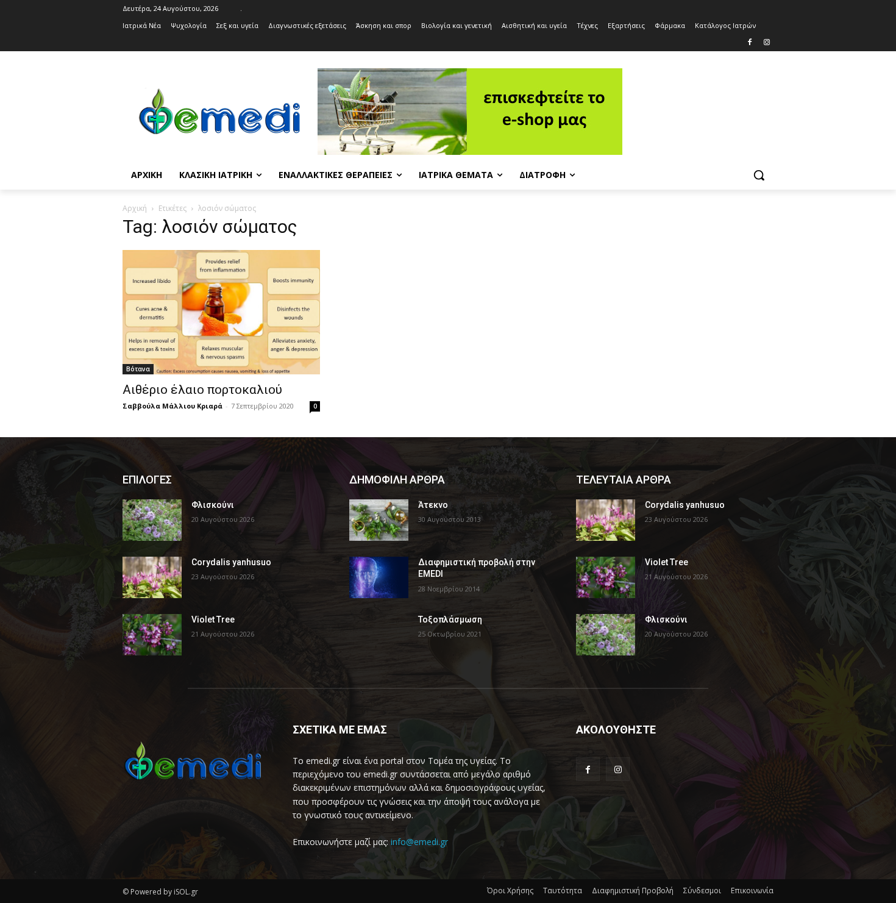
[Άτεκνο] (378, 520)
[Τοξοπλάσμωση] (378, 634)
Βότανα (138, 369)
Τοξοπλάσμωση (450, 619)
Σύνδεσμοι (702, 890)
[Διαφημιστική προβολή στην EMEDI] (378, 577)
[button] (758, 175)
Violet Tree (213, 619)
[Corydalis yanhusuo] (152, 577)
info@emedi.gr (419, 842)
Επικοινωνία (752, 890)
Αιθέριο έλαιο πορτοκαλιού (202, 389)
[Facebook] (749, 43)
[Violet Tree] (152, 634)
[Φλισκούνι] (152, 520)
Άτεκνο (433, 505)
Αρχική (135, 208)
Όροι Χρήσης (510, 890)
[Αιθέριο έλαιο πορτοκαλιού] (221, 312)
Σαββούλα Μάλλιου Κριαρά (172, 405)
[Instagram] (766, 43)
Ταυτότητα (562, 890)
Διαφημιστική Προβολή (633, 890)
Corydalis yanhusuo (231, 562)
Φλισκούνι (212, 505)
